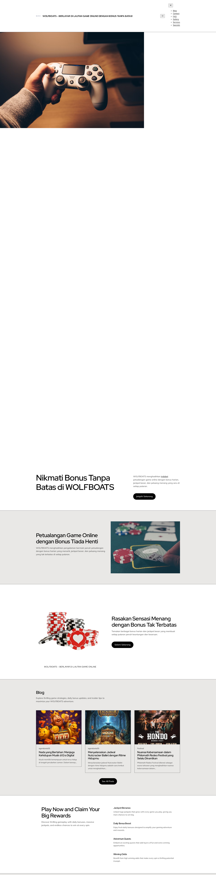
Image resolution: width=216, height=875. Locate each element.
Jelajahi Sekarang (144, 496)
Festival (140, 748)
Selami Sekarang (122, 644)
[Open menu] (162, 16)
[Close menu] (170, 5)
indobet (164, 476)
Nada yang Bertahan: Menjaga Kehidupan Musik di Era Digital (56, 754)
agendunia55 (44, 748)
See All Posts (108, 781)
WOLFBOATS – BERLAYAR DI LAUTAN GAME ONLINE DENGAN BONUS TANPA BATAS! (88, 16)
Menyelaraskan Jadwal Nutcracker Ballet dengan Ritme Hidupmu (107, 755)
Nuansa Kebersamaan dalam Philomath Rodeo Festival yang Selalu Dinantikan (155, 755)
